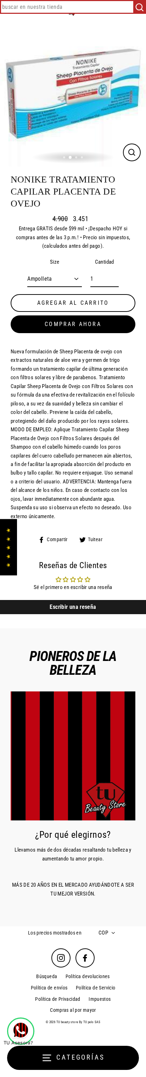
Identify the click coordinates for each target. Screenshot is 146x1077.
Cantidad (104, 262)
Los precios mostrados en (55, 933)
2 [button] (70, 157)
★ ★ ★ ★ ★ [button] (8, 547)
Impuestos (100, 999)
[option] (73, 94)
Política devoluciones (88, 976)
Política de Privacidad (57, 999)
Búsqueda (46, 976)
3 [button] (77, 158)
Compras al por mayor (73, 1010)
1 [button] (65, 158)
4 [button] (82, 158)
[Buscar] (139, 7)
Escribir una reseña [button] (73, 607)
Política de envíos (49, 988)
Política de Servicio (96, 988)
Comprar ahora (73, 324)
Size (55, 262)
